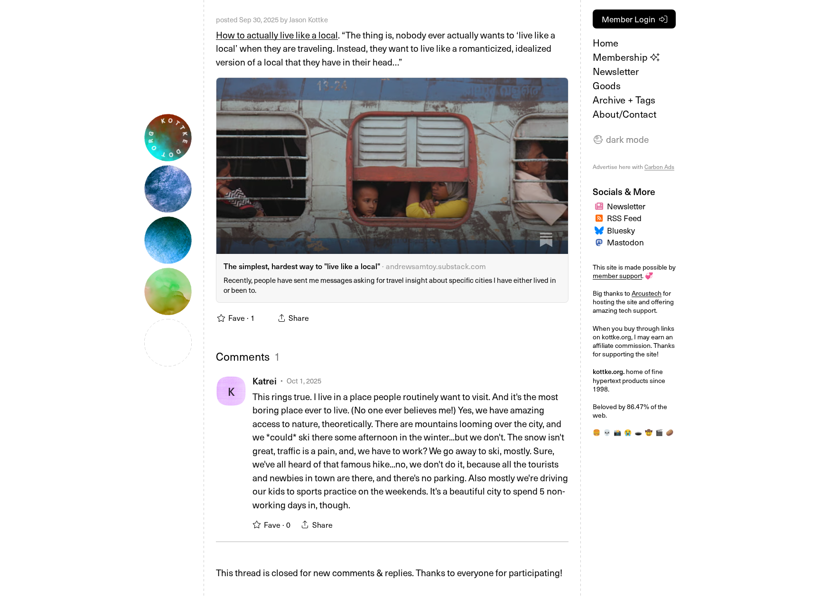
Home (605, 43)
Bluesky (621, 230)
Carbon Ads (659, 166)
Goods (607, 85)
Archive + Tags (624, 100)
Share (322, 524)
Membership (621, 57)
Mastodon (625, 242)
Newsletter (616, 71)
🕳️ (638, 432)
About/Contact (624, 114)
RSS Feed (624, 218)
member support (617, 275)
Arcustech (647, 293)
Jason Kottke (308, 19)
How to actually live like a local (277, 34)
